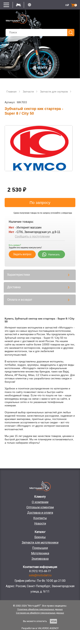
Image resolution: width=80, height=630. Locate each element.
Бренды (40, 537)
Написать (54, 254)
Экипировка (40, 558)
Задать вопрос (22, 254)
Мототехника (40, 553)
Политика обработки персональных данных (40, 609)
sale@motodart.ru (40, 575)
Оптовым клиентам (40, 507)
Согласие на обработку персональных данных (40, 613)
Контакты (40, 518)
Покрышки (40, 548)
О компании (40, 502)
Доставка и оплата (40, 512)
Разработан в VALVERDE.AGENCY (40, 628)
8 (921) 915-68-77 (40, 571)
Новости (40, 523)
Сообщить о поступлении (32, 236)
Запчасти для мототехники (40, 542)
